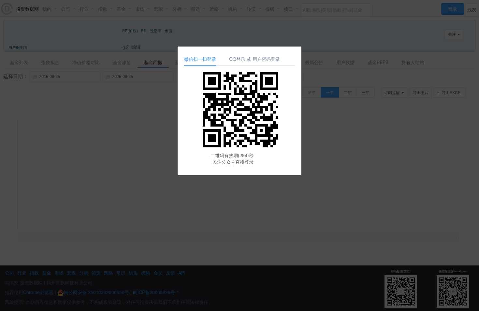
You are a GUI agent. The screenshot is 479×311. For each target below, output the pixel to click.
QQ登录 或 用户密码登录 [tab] (254, 59)
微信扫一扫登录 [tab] (200, 59)
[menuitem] (452, 8)
